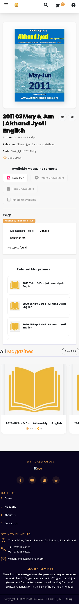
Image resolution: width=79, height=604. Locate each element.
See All (69, 351)
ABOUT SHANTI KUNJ (40, 569)
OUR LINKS (8, 493)
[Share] (72, 117)
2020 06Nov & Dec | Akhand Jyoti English (34, 423)
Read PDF (18, 177)
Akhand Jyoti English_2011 (19, 220)
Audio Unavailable (52, 177)
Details (44, 230)
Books (8, 498)
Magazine (10, 506)
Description (18, 237)
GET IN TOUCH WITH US (15, 534)
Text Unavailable (23, 188)
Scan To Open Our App (40, 461)
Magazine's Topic (22, 230)
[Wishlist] (62, 117)
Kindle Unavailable (24, 199)
